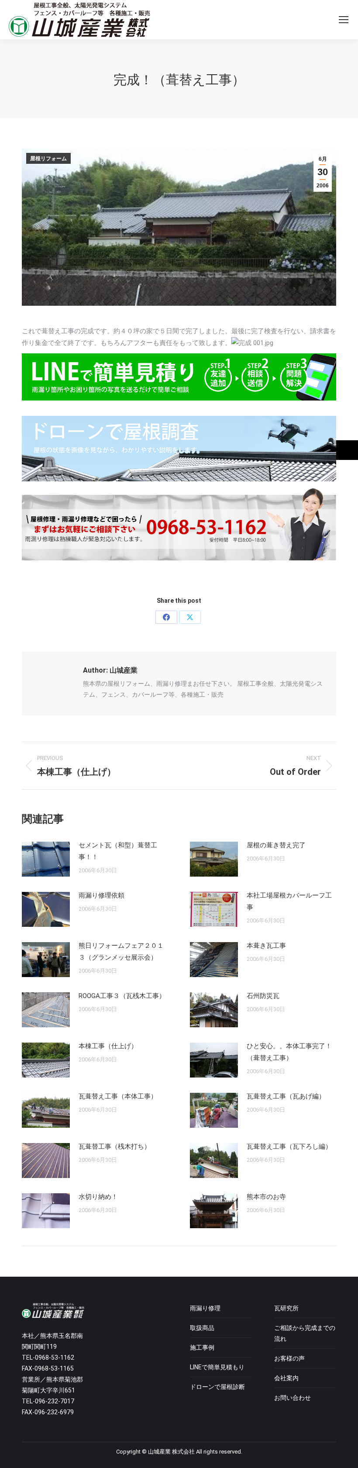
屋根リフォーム (48, 158)
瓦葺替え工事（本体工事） (118, 1096)
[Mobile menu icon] (343, 19)
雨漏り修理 (205, 1308)
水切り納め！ (98, 1197)
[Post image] (46, 859)
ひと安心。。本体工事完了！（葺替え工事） (289, 1052)
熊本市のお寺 (266, 1197)
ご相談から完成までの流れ (304, 1333)
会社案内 (286, 1378)
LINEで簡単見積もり (217, 1367)
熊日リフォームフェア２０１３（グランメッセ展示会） (121, 951)
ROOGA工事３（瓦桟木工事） (122, 996)
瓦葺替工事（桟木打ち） (115, 1146)
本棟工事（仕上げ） (108, 1046)
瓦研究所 (286, 1308)
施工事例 (202, 1347)
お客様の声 (289, 1358)
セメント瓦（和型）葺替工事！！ (118, 851)
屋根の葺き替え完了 (276, 845)
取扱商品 (202, 1327)
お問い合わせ (292, 1397)
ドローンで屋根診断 (217, 1386)
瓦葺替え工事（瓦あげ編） (286, 1096)
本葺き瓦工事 (266, 946)
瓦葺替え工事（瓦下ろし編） (289, 1146)
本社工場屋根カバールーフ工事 (289, 901)
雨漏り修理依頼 (101, 895)
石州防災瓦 (263, 996)
